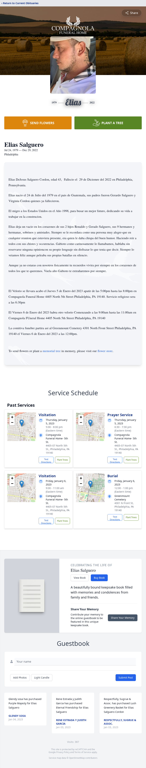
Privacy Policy (63, 752)
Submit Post (126, 677)
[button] (21, 423)
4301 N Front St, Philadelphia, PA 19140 (124, 506)
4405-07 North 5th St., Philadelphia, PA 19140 (57, 449)
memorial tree (52, 351)
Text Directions (46, 460)
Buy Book (99, 577)
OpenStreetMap (77, 757)
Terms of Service (82, 752)
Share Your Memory (122, 617)
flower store (105, 351)
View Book (80, 577)
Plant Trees (62, 459)
